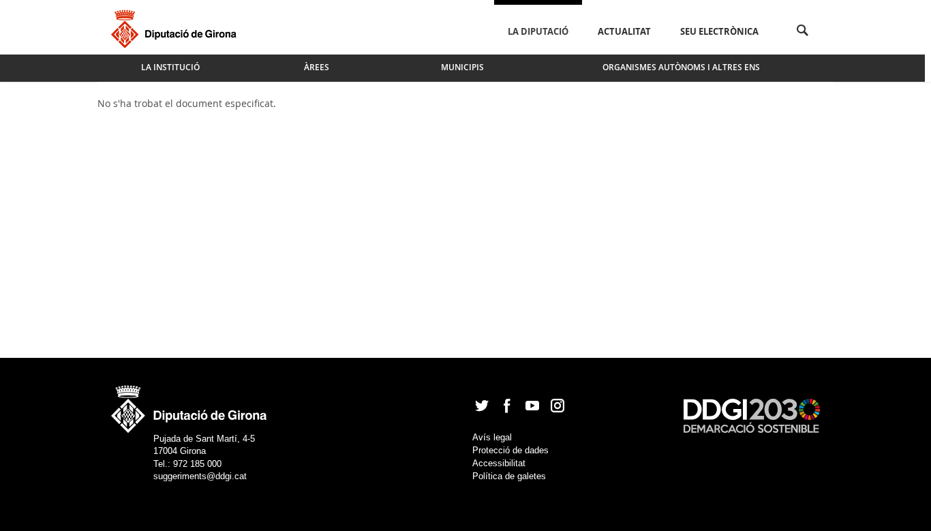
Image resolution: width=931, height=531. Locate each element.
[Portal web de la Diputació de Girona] (189, 404)
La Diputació (538, 31)
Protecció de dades (510, 450)
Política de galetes (509, 476)
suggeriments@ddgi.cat (200, 476)
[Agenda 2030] (752, 415)
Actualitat (624, 31)
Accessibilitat (498, 463)
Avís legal (492, 437)
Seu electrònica (719, 31)
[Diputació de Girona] (176, 27)
